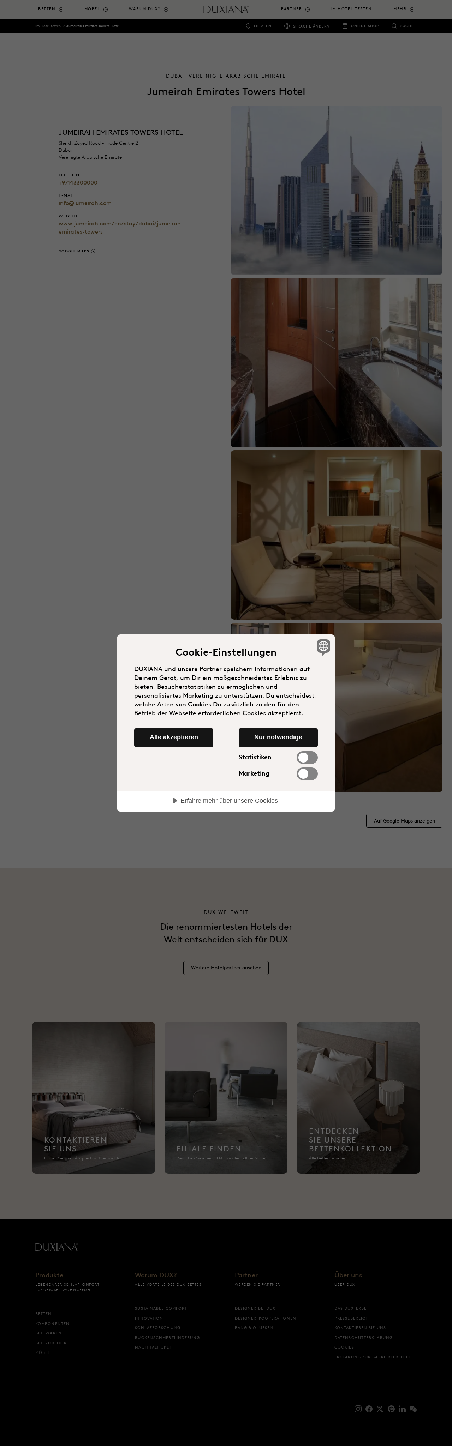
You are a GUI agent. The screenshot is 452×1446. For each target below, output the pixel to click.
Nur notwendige (278, 737)
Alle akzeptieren (174, 737)
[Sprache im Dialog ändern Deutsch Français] (322, 647)
